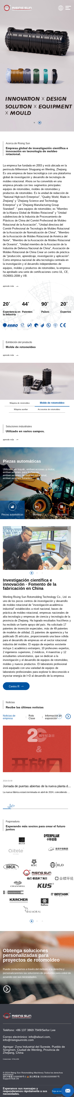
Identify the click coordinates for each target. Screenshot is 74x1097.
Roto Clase (32, 717)
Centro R (14, 686)
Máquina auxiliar (21, 409)
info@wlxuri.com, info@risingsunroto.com (27, 1038)
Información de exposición (53, 717)
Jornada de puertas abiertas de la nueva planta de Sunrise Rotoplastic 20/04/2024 (37, 786)
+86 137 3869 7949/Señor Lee (36, 1030)
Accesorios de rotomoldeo (49, 409)
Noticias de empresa (9, 717)
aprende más (8, 286)
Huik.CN (15, 1078)
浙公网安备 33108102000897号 (44, 1076)
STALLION (15, 1059)
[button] (32, 573)
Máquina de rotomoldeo (20, 403)
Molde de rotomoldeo (52, 403)
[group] (61, 510)
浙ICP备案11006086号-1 (14, 1076)
